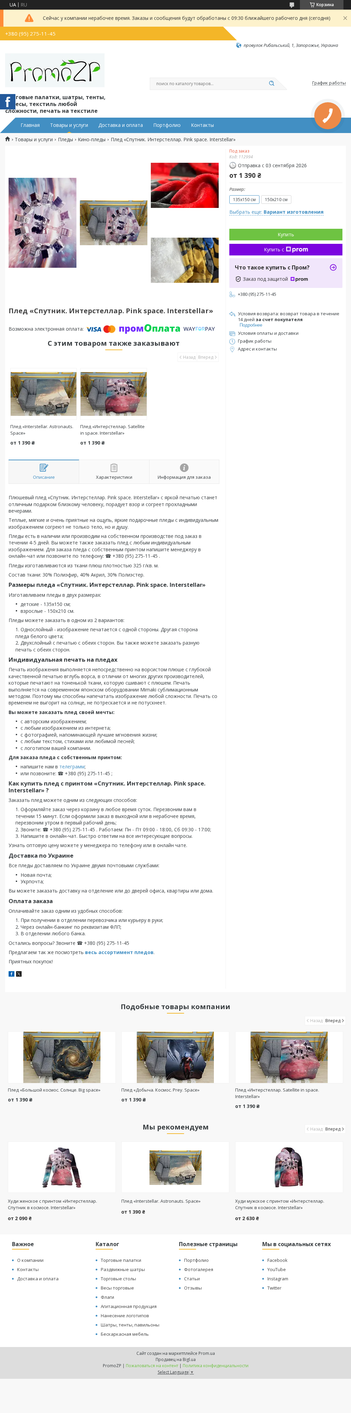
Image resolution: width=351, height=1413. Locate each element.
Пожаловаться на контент (152, 1366)
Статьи (192, 1279)
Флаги (107, 1297)
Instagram (277, 1279)
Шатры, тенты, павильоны (130, 1325)
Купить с (274, 249)
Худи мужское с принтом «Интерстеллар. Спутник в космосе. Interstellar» (279, 1204)
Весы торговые (117, 1288)
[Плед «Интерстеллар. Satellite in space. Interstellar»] (113, 394)
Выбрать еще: (276, 212)
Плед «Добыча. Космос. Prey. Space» (160, 1090)
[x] (19, 975)
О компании (30, 1260)
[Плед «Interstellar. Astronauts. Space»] (43, 394)
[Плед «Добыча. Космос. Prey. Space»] (175, 1057)
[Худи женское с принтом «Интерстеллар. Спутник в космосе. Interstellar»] (62, 1167)
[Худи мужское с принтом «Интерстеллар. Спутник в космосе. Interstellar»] (289, 1167)
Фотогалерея (198, 1269)
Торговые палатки (121, 1260)
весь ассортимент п (111, 952)
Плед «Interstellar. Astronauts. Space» (161, 1201)
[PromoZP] (55, 70)
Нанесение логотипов (125, 1315)
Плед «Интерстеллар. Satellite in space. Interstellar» (112, 429)
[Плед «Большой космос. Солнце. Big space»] (62, 1057)
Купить (286, 234)
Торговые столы (118, 1279)
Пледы (65, 139)
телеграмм (72, 766)
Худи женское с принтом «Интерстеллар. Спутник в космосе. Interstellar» (52, 1204)
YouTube (276, 1269)
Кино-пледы (92, 139)
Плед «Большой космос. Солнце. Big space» (54, 1090)
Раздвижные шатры (123, 1269)
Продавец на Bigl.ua (176, 1359)
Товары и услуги (69, 125)
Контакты (202, 125)
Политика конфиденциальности (216, 1366)
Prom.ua (206, 1353)
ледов (145, 952)
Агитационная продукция (129, 1306)
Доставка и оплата (120, 125)
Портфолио (167, 125)
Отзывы (193, 1288)
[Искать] (271, 84)
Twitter (274, 1288)
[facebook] (11, 975)
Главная (30, 125)
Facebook (277, 1260)
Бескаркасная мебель (125, 1334)
